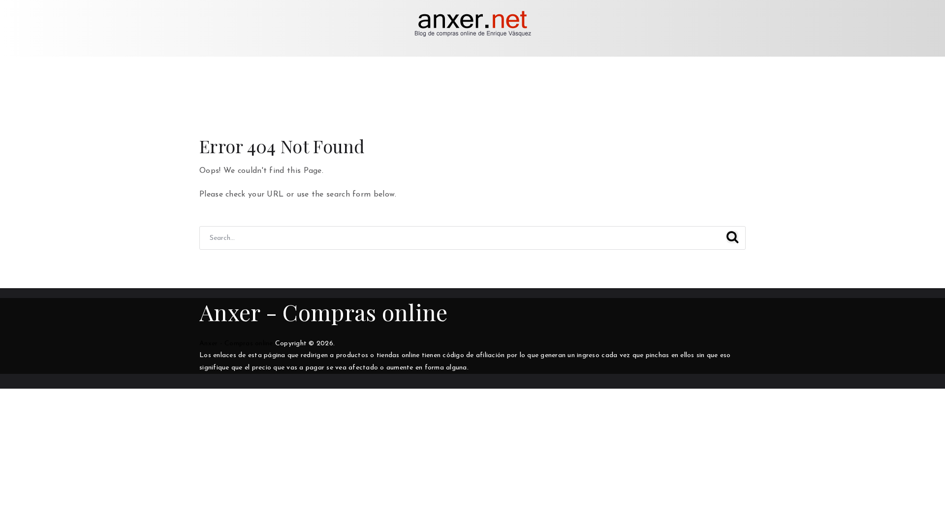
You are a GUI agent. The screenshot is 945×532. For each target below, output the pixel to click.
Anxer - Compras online (323, 312)
